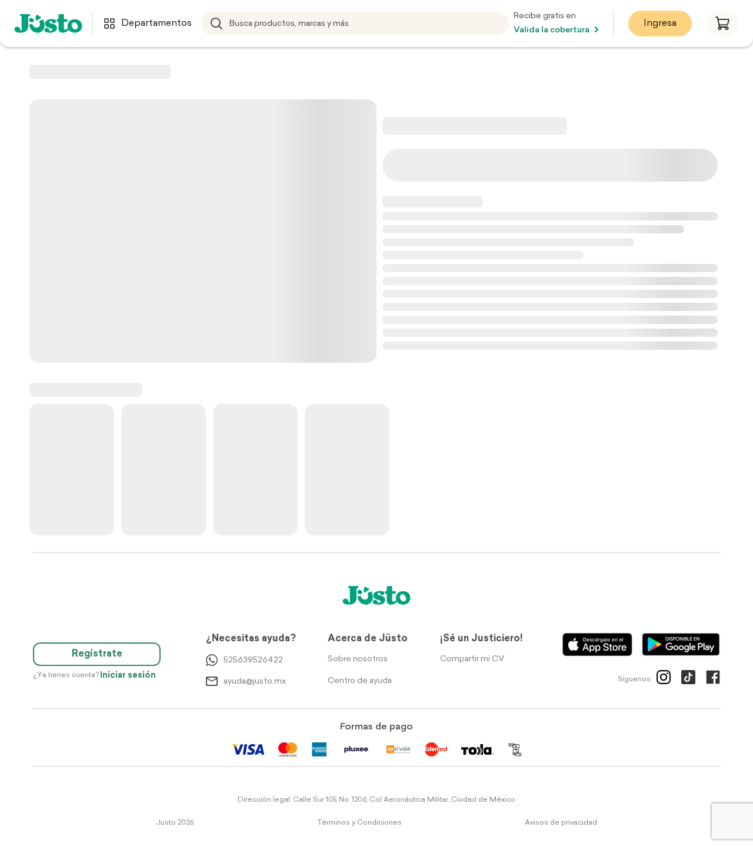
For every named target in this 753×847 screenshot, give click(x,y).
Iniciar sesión (128, 675)
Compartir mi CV (472, 659)
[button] (722, 24)
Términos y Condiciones (359, 822)
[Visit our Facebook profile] (713, 679)
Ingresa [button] (660, 23)
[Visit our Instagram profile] (664, 679)
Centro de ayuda (360, 681)
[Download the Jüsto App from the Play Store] (681, 644)
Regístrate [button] (97, 654)
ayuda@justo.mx (255, 681)
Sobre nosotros (358, 659)
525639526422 (253, 660)
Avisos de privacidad (561, 822)
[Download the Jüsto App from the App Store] (597, 644)
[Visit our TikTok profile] (688, 679)
